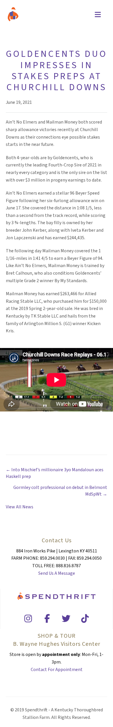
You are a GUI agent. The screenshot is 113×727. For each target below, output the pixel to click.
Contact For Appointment (57, 669)
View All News (19, 507)
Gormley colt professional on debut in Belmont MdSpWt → (60, 490)
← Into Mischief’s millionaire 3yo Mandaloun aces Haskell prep (54, 473)
